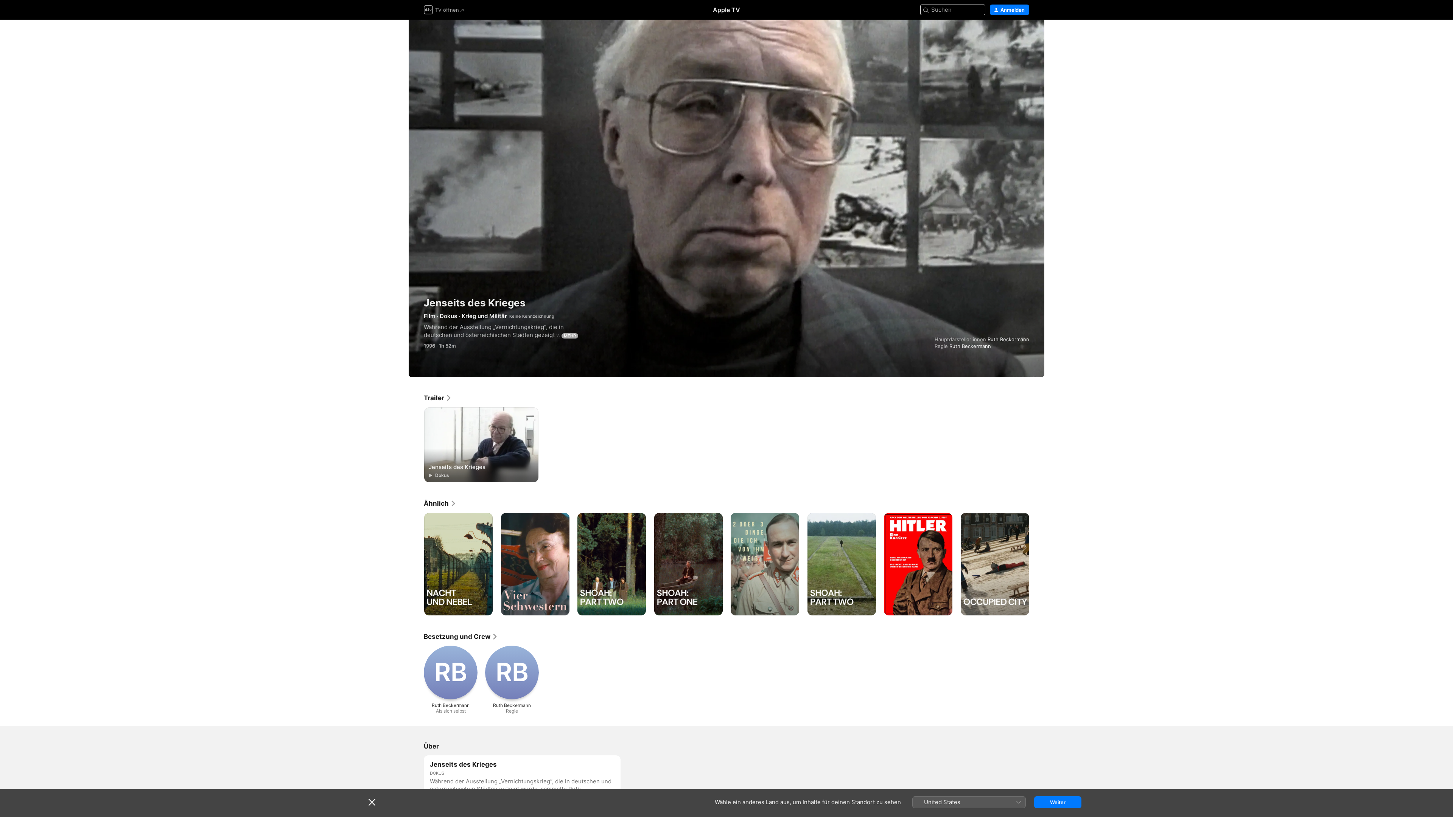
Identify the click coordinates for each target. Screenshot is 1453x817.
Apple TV (726, 10)
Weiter (1058, 802)
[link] (438, 398)
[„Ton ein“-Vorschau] (1024, 34)
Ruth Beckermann (1008, 339)
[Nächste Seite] (1036, 564)
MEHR (570, 336)
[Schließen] (372, 802)
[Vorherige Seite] (416, 564)
